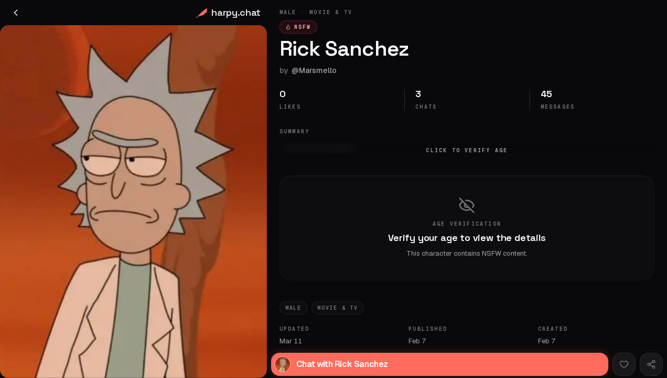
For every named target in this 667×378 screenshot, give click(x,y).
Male (293, 307)
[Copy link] (651, 364)
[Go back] (15, 12)
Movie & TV (337, 307)
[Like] (624, 364)
